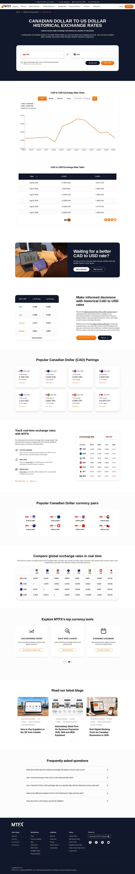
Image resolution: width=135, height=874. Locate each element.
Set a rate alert (81, 269)
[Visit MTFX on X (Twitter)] (96, 842)
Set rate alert (93, 63)
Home (18, 12)
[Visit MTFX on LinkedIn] (102, 842)
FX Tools (86, 6)
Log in (121, 6)
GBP (57, 573)
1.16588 (56, 589)
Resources (96, 6)
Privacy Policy (73, 836)
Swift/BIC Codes (35, 851)
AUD (68, 573)
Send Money (15, 845)
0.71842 (67, 584)
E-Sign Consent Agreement (77, 848)
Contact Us (53, 839)
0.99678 (67, 578)
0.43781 (77, 595)
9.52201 (88, 584)
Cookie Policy (73, 851)
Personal (23, 6)
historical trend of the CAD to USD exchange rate (100, 312)
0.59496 (77, 584)
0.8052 (99, 584)
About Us (52, 836)
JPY (111, 573)
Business (15, 6)
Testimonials (53, 848)
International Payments (28, 724)
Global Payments (34, 6)
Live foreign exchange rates (31, 650)
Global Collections (48, 6)
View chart (23, 382)
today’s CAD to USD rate (101, 324)
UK (39, 719)
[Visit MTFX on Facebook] (90, 842)
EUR (47, 573)
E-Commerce (15, 842)
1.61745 (46, 578)
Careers (52, 842)
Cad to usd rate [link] (46, 12)
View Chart (107, 63)
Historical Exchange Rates (30, 12)
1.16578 (46, 584)
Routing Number (35, 853)
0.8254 (77, 578)
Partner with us (54, 845)
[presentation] (85, 98)
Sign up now (97, 269)
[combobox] (42, 54)
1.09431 (99, 595)
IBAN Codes (34, 848)
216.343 (110, 595)
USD (37, 573)
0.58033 (99, 578)
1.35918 (56, 584)
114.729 (110, 578)
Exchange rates (20, 481)
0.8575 (35, 589)
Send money (23, 472)
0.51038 (77, 589)
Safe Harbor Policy (74, 839)
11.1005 (88, 589)
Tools (32, 836)
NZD (79, 573)
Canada (23, 722)
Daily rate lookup (67, 650)
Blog (32, 842)
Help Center (34, 845)
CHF (101, 573)
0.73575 (35, 595)
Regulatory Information (75, 845)
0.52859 (67, 595)
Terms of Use (73, 842)
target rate (29, 462)
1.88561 (56, 578)
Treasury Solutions (74, 6)
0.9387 (99, 589)
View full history (37, 338)
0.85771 (46, 595)
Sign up (129, 6)
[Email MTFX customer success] (108, 842)
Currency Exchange (34, 722)
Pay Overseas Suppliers (28, 719)
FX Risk (58, 722)
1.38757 (35, 578)
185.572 (110, 589)
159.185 (110, 584)
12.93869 (88, 595)
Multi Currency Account (104, 722)
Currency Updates (36, 839)
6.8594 (88, 578)
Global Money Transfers (97, 719)
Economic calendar (103, 650)
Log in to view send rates (34, 64)
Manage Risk (62, 6)
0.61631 (67, 589)
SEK (90, 573)
